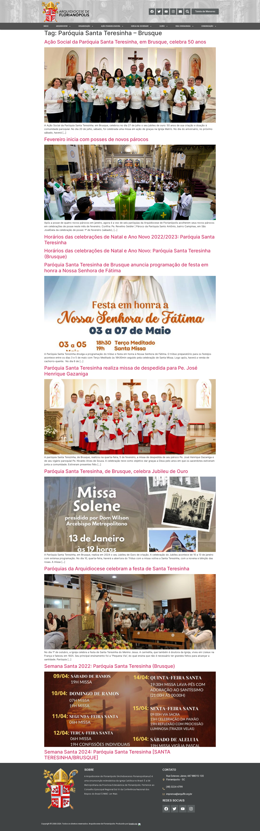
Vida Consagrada (182, 26)
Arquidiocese (62, 26)
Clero (162, 26)
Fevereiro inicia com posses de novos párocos (96, 139)
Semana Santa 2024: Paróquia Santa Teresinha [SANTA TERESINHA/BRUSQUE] (107, 754)
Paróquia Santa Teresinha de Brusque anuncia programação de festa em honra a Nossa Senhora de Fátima (126, 267)
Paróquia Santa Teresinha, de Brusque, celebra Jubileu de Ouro (116, 471)
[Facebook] (152, 11)
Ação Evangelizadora (110, 26)
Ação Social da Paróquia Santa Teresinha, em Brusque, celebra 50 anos (125, 42)
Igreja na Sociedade (140, 26)
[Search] (187, 11)
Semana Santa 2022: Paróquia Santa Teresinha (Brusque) (109, 666)
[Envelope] (180, 11)
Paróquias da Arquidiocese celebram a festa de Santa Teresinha (116, 569)
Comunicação (207, 26)
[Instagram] (173, 11)
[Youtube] (166, 11)
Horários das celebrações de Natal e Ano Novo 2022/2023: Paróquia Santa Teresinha (129, 239)
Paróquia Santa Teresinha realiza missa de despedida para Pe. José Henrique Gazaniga (120, 371)
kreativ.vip (133, 824)
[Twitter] (159, 11)
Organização (84, 26)
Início (46, 26)
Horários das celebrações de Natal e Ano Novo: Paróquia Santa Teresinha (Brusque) (127, 253)
